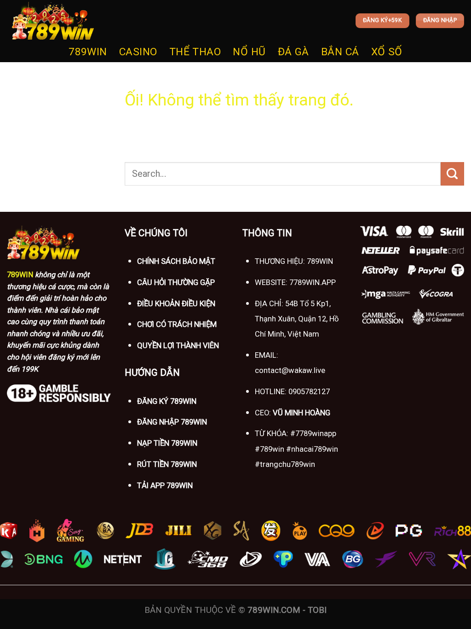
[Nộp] (452, 173)
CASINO (138, 52)
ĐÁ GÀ (293, 52)
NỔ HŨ (249, 52)
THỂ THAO (195, 52)
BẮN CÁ (340, 52)
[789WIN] (53, 21)
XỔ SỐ (386, 52)
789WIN (88, 52)
